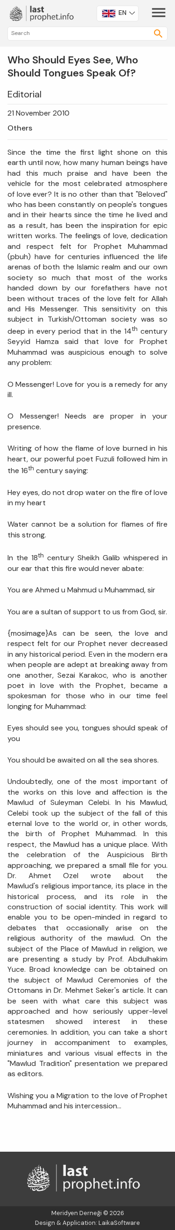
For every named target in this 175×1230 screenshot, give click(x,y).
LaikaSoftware (119, 1223)
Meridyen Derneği (76, 1213)
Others (19, 128)
